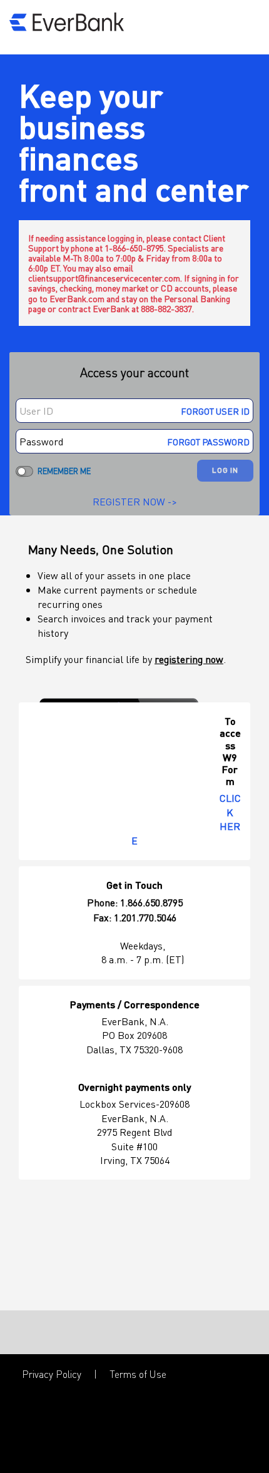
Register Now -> (135, 501)
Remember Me (64, 470)
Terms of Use (137, 1373)
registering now (189, 659)
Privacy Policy (51, 1373)
